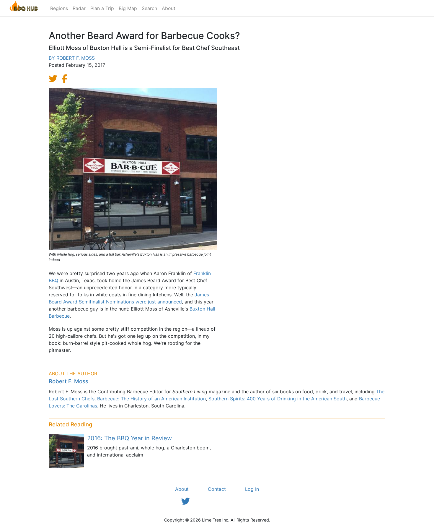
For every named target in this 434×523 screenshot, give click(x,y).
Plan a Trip (102, 8)
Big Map (128, 8)
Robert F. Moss (75, 58)
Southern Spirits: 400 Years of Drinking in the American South (277, 399)
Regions (59, 8)
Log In (252, 489)
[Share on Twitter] (55, 78)
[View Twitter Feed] (185, 501)
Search (149, 8)
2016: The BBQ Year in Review (129, 438)
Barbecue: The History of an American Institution (151, 399)
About (168, 8)
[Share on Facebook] (68, 78)
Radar (79, 8)
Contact (217, 489)
